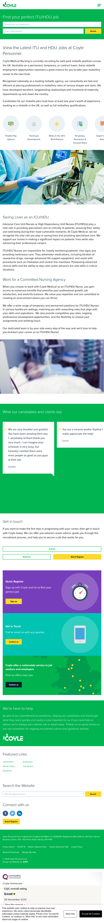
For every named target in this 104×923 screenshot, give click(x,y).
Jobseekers (8, 761)
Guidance (7, 770)
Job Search (28, 766)
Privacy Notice (9, 846)
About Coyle (9, 766)
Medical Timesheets (11, 852)
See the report (14, 904)
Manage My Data (29, 852)
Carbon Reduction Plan (59, 846)
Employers (28, 761)
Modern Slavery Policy (37, 846)
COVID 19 (21, 846)
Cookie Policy (76, 846)
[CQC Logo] (12, 879)
